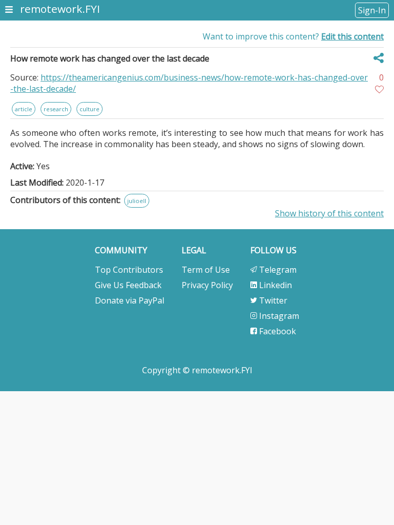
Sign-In (372, 10)
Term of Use (206, 269)
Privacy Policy (207, 285)
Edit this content (352, 36)
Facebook (276, 331)
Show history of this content (329, 213)
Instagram (278, 315)
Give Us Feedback (128, 285)
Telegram (277, 269)
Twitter (272, 300)
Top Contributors (129, 269)
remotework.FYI (60, 9)
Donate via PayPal (129, 300)
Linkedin (274, 285)
